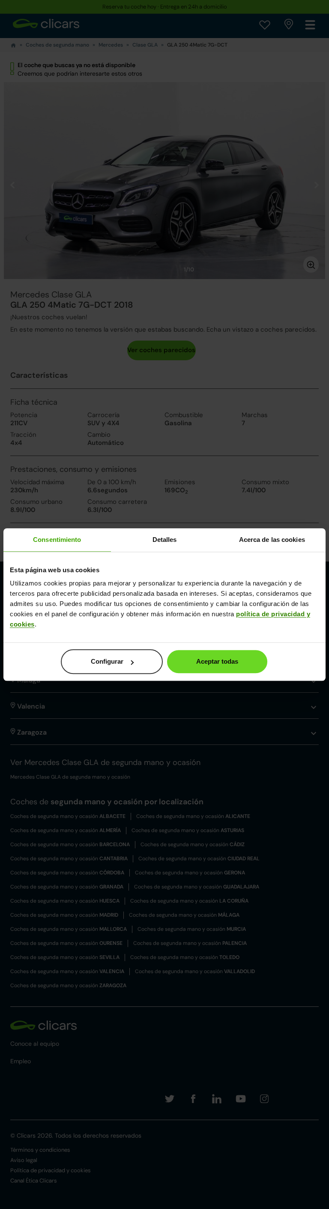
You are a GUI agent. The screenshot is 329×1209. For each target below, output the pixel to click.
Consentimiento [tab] (57, 539)
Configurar (107, 661)
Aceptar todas (217, 661)
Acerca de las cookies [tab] (272, 539)
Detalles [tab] (165, 539)
